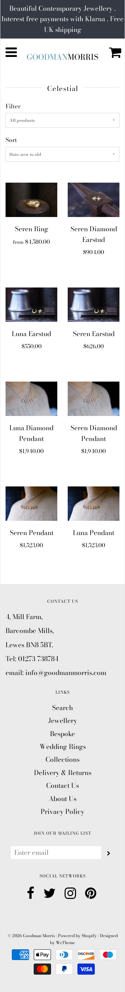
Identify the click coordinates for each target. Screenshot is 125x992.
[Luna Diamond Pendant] (31, 398)
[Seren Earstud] (93, 304)
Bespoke (62, 734)
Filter (13, 106)
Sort (11, 139)
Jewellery (62, 721)
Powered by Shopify (77, 935)
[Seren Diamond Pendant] (93, 398)
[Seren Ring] (31, 199)
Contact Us (62, 786)
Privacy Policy (62, 812)
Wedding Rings (63, 747)
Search (62, 708)
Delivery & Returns (62, 773)
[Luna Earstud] (31, 304)
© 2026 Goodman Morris (31, 935)
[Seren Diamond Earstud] (93, 199)
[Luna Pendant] (93, 503)
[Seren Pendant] (31, 503)
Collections (62, 760)
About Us (62, 799)
